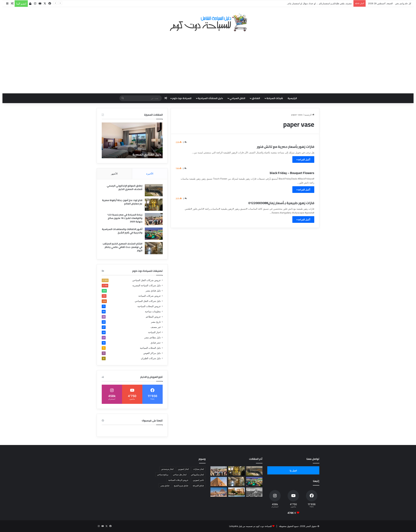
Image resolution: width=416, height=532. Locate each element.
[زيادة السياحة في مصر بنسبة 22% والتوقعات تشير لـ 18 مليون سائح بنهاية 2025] (154, 219)
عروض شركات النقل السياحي (146, 280)
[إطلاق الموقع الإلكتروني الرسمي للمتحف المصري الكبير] (154, 190)
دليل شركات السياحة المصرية (146, 285)
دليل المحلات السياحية (150, 348)
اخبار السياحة (154, 332)
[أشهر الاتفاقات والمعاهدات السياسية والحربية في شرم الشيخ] (154, 234)
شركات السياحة (274, 98)
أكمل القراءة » (303, 159)
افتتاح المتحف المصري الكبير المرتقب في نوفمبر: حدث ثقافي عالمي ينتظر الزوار (122, 247)
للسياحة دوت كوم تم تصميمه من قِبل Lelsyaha (250, 526)
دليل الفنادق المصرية (146, 154)
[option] (132, 140)
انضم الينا (21, 3)
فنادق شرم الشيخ (181, 485)
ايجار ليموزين (183, 469)
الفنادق (256, 98)
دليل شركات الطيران (151, 358)
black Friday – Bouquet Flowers (292, 173)
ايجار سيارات (198, 469)
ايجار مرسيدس (167, 469)
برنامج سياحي (162, 474)
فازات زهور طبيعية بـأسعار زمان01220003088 (281, 203)
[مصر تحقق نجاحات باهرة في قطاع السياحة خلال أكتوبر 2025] (218, 492)
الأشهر (114, 173)
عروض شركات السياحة (149, 296)
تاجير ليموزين (198, 480)
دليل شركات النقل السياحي (148, 301)
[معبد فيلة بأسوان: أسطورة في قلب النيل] (236, 492)
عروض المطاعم (153, 316)
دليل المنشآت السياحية (210, 98)
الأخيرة (149, 173)
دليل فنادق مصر (153, 290)
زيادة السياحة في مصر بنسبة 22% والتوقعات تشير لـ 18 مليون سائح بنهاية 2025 (124, 218)
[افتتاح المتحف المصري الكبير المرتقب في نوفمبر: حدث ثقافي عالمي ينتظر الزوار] (154, 248)
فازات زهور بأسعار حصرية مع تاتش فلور (285, 147)
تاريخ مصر (156, 322)
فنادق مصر (165, 485)
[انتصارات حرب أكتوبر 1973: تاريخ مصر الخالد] (254, 492)
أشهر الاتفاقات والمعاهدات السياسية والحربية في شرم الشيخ (122, 231)
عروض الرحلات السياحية (178, 480)
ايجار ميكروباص (197, 474)
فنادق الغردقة (198, 485)
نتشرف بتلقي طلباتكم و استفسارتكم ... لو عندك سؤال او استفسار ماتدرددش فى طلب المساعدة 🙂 (306, 3)
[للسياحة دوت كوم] (208, 22)
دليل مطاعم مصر (152, 337)
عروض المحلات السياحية (149, 306)
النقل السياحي (237, 98)
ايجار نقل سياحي (179, 474)
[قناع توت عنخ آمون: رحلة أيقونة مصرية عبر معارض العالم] (154, 205)
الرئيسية (292, 98)
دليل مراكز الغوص (152, 353)
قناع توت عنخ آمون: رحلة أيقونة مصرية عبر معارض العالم (122, 202)
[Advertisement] (208, 60)
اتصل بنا (293, 470)
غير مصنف (156, 327)
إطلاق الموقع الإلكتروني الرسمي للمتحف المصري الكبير (124, 187)
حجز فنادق (156, 342)
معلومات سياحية (153, 311)
